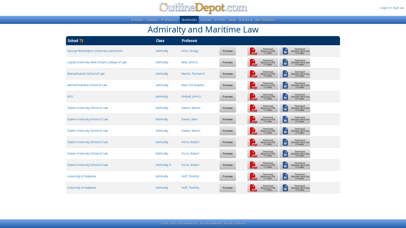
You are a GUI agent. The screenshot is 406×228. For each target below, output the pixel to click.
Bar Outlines (265, 20)
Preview (228, 51)
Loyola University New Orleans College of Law (96, 62)
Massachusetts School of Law (85, 74)
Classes (152, 20)
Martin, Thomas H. (193, 74)
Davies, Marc (189, 119)
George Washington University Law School (94, 51)
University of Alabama (81, 176)
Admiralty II (163, 165)
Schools (138, 20)
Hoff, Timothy (190, 176)
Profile (220, 20)
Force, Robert (190, 142)
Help (232, 20)
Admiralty (162, 51)
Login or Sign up (392, 8)
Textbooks (189, 20)
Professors (170, 20)
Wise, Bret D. (189, 62)
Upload (206, 20)
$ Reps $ (245, 20)
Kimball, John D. (191, 96)
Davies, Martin (190, 108)
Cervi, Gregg (189, 51)
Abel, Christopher (192, 85)
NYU (70, 96)
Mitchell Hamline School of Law (87, 85)
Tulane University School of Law (87, 108)
